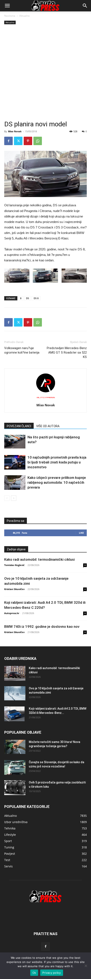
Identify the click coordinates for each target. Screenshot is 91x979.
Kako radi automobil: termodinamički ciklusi (39, 559)
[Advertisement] (45, 72)
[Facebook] (8, 141)
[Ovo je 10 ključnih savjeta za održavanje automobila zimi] (14, 693)
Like (81, 532)
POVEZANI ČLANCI (19, 426)
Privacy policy (51, 972)
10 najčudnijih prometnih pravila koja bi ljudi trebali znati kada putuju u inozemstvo (57, 462)
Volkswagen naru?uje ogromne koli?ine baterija (21, 350)
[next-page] (13, 498)
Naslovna (9, 16)
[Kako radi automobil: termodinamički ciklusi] (14, 673)
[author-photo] (45, 399)
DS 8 (36, 298)
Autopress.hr (11, 613)
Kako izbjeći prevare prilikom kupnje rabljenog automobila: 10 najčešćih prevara (57, 482)
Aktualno (24, 16)
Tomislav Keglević (14, 565)
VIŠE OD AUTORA (47, 426)
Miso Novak (15, 131)
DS (27, 298)
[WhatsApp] (37, 141)
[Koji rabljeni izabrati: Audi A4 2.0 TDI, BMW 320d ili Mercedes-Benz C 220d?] (14, 713)
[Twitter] (18, 141)
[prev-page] (7, 498)
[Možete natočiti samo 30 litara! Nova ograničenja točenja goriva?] (14, 747)
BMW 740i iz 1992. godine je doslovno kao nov (41, 626)
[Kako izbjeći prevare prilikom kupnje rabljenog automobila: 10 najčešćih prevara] (14, 482)
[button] (85, 5)
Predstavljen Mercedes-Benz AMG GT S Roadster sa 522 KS (67, 352)
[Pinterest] (28, 141)
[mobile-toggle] (7, 5)
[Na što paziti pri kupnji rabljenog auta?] (14, 441)
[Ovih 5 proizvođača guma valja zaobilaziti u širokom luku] (14, 787)
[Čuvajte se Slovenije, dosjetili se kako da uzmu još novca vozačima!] (14, 767)
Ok (34, 972)
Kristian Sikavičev (14, 589)
